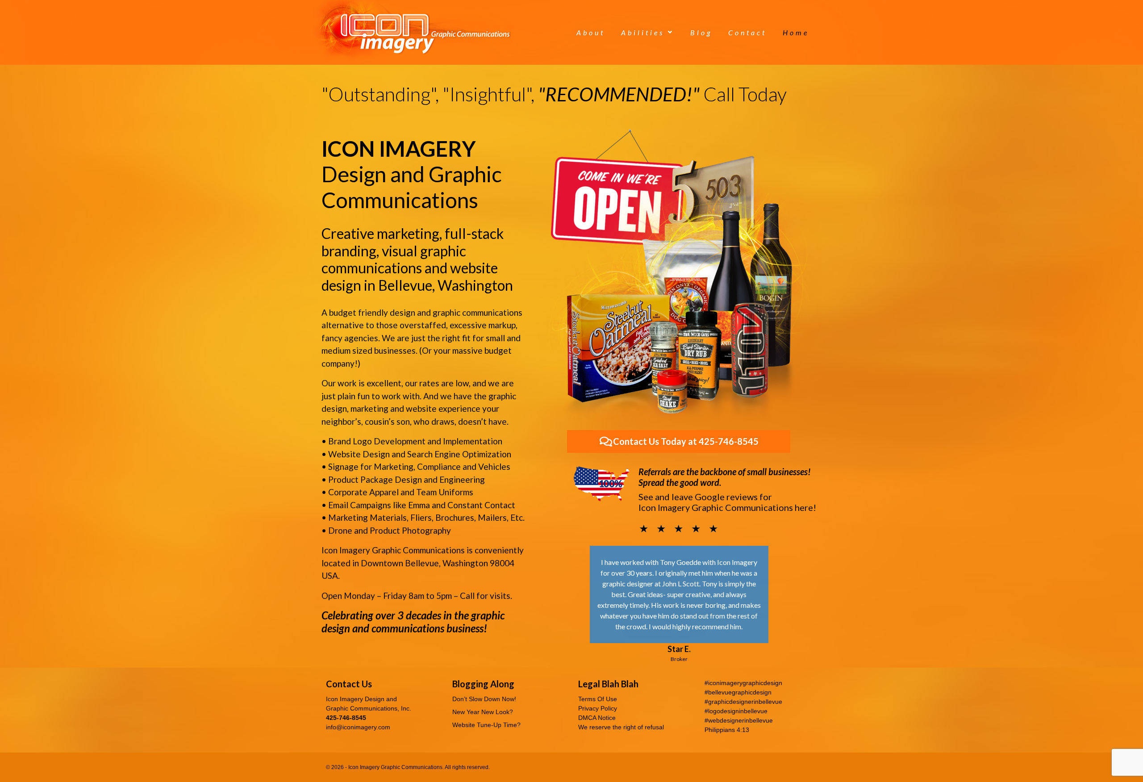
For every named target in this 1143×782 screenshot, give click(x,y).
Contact (747, 32)
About (590, 32)
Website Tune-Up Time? (486, 724)
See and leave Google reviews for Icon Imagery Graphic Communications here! (727, 502)
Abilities (642, 32)
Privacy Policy (597, 708)
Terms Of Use (597, 699)
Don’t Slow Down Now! (484, 699)
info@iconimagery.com (358, 727)
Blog (701, 32)
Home (796, 32)
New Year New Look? (482, 711)
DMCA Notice (597, 717)
